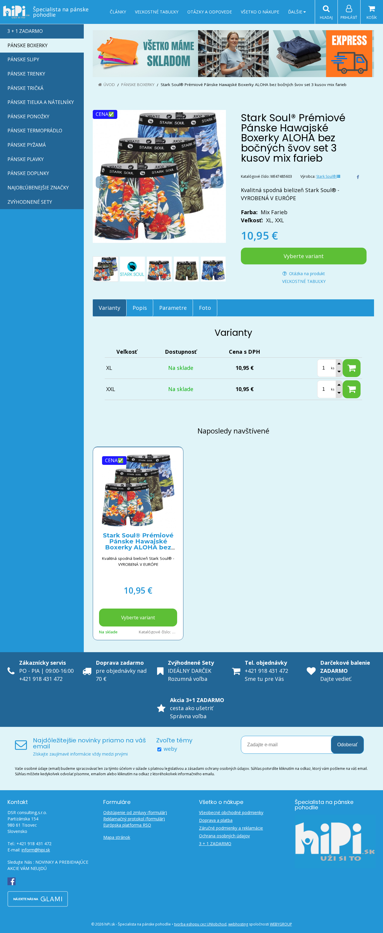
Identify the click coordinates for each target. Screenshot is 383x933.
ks (332, 368)
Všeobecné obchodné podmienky (231, 812)
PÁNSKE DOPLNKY (28, 173)
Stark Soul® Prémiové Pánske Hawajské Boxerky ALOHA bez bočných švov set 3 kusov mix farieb (138, 547)
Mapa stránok (116, 837)
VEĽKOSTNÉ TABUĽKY (304, 281)
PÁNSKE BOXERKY (27, 45)
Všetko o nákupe (260, 12)
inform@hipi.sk (36, 850)
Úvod (109, 84)
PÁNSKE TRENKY (26, 74)
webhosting (238, 924)
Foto (205, 307)
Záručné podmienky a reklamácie (231, 828)
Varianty (109, 307)
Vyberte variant (304, 256)
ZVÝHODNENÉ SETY (29, 202)
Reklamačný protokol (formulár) (134, 819)
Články (118, 12)
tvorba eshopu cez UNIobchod (200, 924)
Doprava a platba (215, 820)
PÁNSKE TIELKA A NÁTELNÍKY (40, 102)
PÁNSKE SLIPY (23, 59)
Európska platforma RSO (127, 825)
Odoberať (347, 744)
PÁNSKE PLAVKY (25, 159)
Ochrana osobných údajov (224, 836)
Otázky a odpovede (209, 12)
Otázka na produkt (306, 273)
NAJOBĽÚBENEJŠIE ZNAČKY (38, 187)
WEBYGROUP (281, 924)
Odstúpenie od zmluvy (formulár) (135, 812)
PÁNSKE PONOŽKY (28, 116)
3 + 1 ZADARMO (25, 31)
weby (170, 748)
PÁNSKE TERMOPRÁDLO (34, 130)
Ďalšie (295, 12)
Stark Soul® (326, 176)
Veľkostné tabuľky (156, 12)
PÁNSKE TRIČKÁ (25, 88)
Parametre (173, 307)
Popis (140, 307)
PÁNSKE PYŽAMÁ (26, 145)
